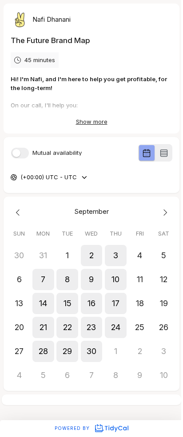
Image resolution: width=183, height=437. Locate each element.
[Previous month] (19, 212)
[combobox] (21, 177)
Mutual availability (57, 153)
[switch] (20, 153)
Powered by (73, 428)
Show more (91, 121)
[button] (91, 256)
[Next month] (164, 212)
